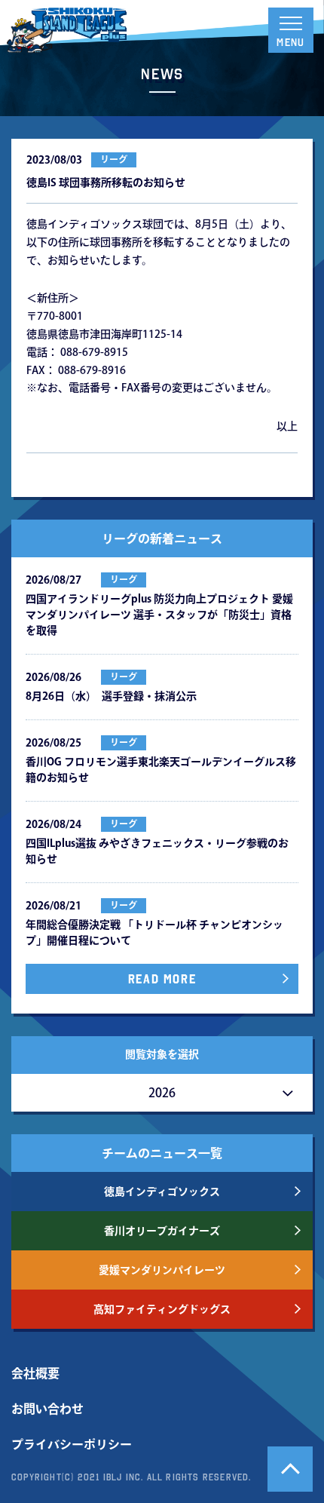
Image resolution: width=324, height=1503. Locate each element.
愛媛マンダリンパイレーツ (162, 1270)
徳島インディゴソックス (162, 1191)
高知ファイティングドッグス (162, 1309)
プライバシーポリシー (71, 1444)
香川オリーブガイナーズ (162, 1230)
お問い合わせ (47, 1409)
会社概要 (35, 1373)
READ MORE (162, 979)
